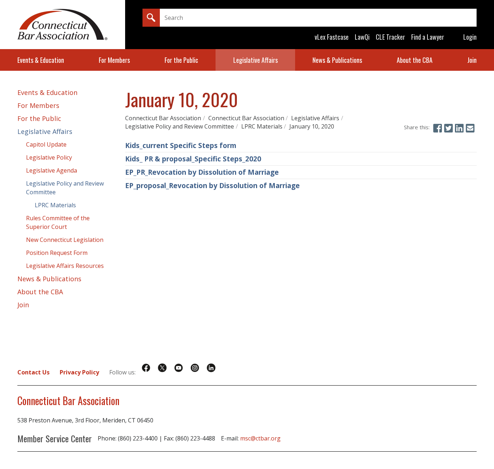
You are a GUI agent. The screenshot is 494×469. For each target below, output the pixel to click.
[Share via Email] (470, 128)
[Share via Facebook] (437, 128)
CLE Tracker (390, 37)
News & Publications (337, 60)
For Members (114, 60)
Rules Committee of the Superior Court (58, 222)
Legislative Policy (49, 157)
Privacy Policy (79, 372)
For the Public (181, 60)
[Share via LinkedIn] (459, 128)
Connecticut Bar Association (163, 118)
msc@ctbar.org (260, 438)
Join (472, 60)
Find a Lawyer (427, 37)
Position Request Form (57, 253)
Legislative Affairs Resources (65, 266)
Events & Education (40, 60)
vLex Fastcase (332, 37)
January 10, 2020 (311, 126)
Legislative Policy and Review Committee (179, 126)
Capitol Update (46, 144)
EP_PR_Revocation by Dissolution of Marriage (202, 172)
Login (470, 37)
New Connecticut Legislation (64, 240)
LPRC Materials (261, 126)
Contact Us (33, 372)
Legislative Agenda (51, 170)
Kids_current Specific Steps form (181, 145)
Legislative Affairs (255, 60)
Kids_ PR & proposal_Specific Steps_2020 (193, 159)
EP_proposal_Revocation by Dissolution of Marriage (212, 185)
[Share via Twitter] (448, 128)
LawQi (362, 37)
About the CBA (415, 60)
